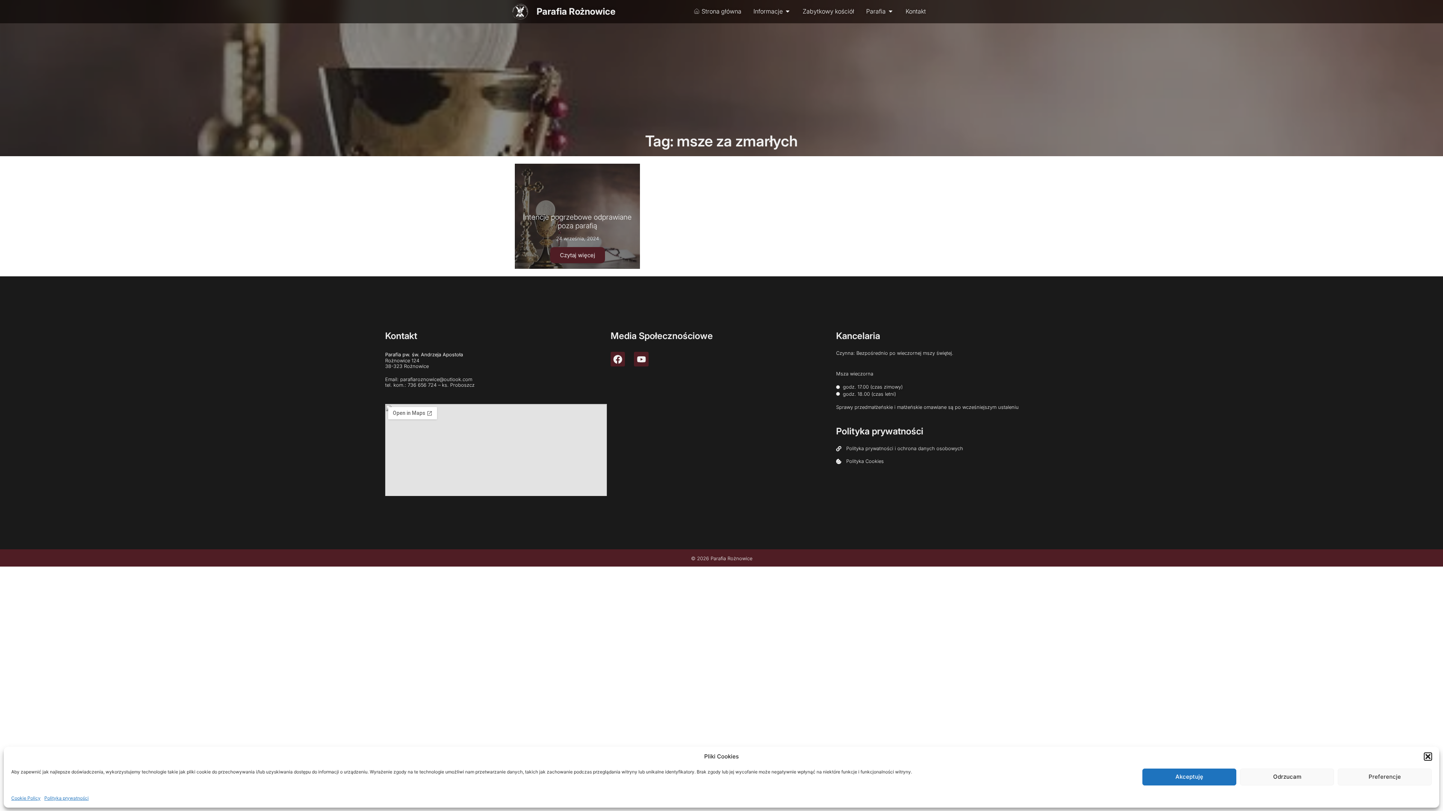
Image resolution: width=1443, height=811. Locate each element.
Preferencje (1385, 776)
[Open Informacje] (788, 11)
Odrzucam (1287, 776)
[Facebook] (618, 359)
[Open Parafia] (891, 11)
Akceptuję (1189, 776)
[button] (1428, 756)
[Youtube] (641, 359)
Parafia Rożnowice (576, 11)
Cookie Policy (26, 797)
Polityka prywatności (66, 797)
